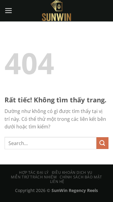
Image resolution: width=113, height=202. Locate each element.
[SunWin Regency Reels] (56, 10)
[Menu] (9, 10)
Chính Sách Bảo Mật (81, 177)
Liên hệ (57, 181)
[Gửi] (102, 143)
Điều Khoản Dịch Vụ (72, 172)
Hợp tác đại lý (34, 172)
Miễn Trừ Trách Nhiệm (34, 177)
